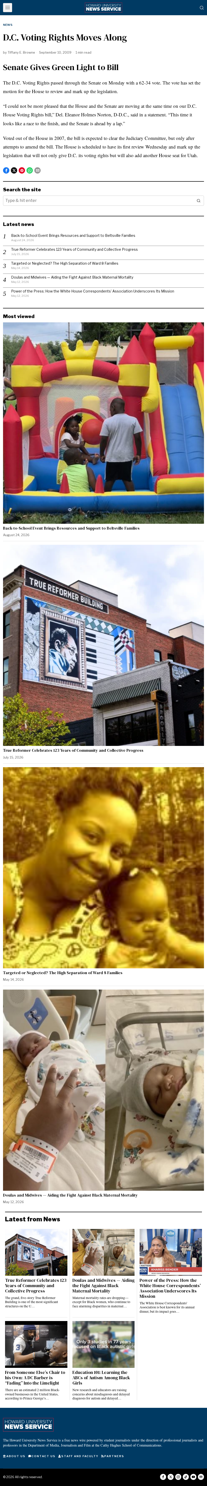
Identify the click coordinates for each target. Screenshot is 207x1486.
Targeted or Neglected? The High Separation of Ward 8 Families (64, 263)
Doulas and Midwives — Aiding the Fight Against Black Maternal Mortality (72, 277)
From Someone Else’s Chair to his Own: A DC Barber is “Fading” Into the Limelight (35, 1378)
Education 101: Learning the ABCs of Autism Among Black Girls (101, 1378)
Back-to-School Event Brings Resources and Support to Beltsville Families (73, 235)
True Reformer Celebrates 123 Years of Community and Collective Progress (74, 249)
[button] (199, 201)
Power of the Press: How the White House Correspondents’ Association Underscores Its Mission (92, 291)
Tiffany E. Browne (21, 52)
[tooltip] (6, 170)
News (7, 25)
